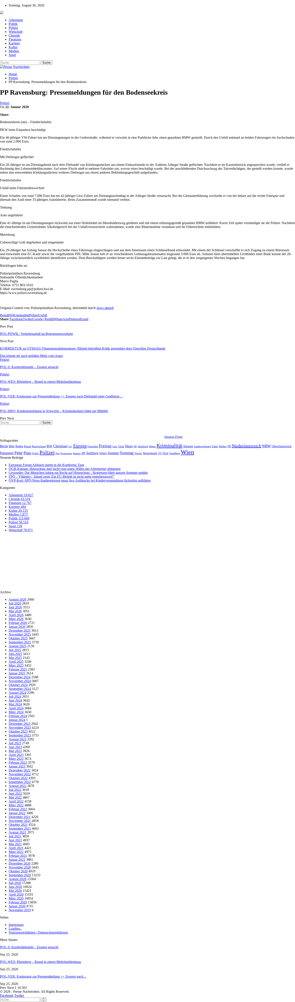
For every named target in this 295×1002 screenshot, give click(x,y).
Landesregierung (202, 446)
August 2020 (17, 879)
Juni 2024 (15, 700)
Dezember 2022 (19, 770)
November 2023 (20, 727)
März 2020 (16, 898)
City (70, 446)
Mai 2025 (15, 658)
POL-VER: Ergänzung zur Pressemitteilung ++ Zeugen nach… (43, 976)
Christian (60, 446)
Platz (27, 453)
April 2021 (16, 848)
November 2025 (20, 634)
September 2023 (20, 735)
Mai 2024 (15, 704)
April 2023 (16, 755)
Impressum (16, 925)
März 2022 (16, 805)
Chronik (14, 35)
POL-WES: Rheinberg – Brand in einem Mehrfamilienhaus (40, 962)
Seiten (103, 453)
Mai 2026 (15, 611)
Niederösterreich (246, 445)
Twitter (19, 995)
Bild (11, 446)
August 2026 (17, 599)
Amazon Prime (173, 436)
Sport (12, 55)
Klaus (152, 446)
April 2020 (16, 894)
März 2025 (16, 665)
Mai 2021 (15, 844)
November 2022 (20, 774)
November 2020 (20, 867)
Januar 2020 (17, 906)
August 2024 (17, 692)
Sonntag (127, 453)
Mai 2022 (15, 797)
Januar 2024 (17, 720)
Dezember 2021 (19, 817)
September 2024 (20, 689)
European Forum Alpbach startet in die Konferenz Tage (46, 465)
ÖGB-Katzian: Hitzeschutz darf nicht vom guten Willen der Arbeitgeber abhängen (65, 469)
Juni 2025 (15, 654)
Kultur (13, 47)
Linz (215, 446)
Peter (18, 453)
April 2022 (16, 801)
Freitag (105, 445)
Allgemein (16, 20)
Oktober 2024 (18, 685)
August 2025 (17, 646)
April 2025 (16, 661)
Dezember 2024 (19, 677)
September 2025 (20, 642)
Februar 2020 (18, 902)
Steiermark (150, 453)
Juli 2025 (15, 650)
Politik (13, 24)
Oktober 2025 (18, 638)
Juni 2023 (15, 747)
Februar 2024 (18, 716)
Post (58, 453)
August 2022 (17, 786)
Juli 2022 (15, 790)
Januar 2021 (17, 859)
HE (135, 446)
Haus (129, 446)
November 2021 (20, 821)
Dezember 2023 (19, 724)
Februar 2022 (18, 809)
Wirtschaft (15, 31)
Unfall (42, 315)
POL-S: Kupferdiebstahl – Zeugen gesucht (29, 947)
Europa (80, 445)
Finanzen (15, 39)
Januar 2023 (17, 766)
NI (229, 446)
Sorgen (138, 453)
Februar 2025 (18, 669)
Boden (19, 446)
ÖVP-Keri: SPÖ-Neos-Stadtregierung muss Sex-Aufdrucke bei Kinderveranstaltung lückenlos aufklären (80, 480)
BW (10, 315)
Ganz (114, 446)
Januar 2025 (17, 673)
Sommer (113, 453)
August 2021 (17, 832)
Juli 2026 (15, 603)
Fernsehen (92, 446)
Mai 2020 (15, 890)
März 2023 (16, 758)
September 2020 (20, 875)
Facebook (6, 995)
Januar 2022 (17, 813)
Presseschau (66, 453)
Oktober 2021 (18, 824)
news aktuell (105, 308)
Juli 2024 (15, 696)
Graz (121, 446)
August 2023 (17, 739)
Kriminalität (21, 315)
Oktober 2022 (18, 778)
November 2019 (20, 910)
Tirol (165, 453)
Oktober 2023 (18, 731)
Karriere (14, 43)
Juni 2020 (15, 887)
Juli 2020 (15, 883)
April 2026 (16, 615)
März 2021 (16, 852)
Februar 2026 (18, 623)
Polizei (13, 28)
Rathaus (77, 453)
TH (159, 453)
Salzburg (92, 453)
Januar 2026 (17, 626)
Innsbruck (143, 446)
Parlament (7, 453)
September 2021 (20, 828)
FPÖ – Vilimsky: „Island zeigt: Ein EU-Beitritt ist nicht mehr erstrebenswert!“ (61, 476)
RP (83, 453)
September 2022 (20, 782)
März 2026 (16, 619)
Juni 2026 (15, 607)
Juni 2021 (15, 840)
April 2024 (16, 708)
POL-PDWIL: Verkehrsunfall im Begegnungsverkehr (36, 334)
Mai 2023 (15, 751)
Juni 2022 (15, 793)
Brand (27, 446)
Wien (187, 452)
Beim (3, 315)
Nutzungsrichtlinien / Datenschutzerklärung (38, 932)
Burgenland (39, 446)
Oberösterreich (282, 446)
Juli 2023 (15, 743)
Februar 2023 (18, 762)
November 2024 (20, 681)
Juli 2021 (15, 836)
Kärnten (188, 446)
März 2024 (16, 712)
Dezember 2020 (19, 863)
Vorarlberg (174, 453)
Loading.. (15, 928)
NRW (266, 446)
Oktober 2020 (18, 871)
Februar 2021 (18, 856)
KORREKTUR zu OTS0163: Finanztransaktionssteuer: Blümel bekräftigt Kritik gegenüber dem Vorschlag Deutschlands (82, 348)
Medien (14, 51)
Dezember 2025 (19, 630)
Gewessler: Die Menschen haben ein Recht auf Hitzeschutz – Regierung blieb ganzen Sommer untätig (78, 472)
